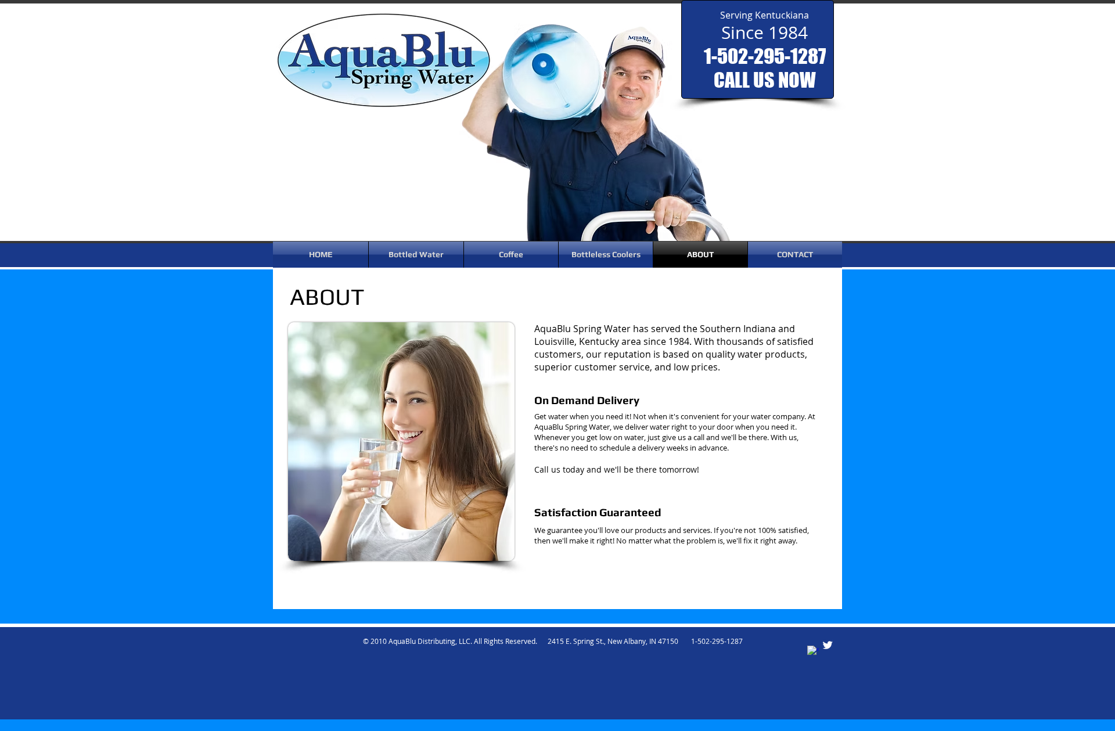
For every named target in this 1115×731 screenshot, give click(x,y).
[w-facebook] (813, 651)
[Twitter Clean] (827, 645)
